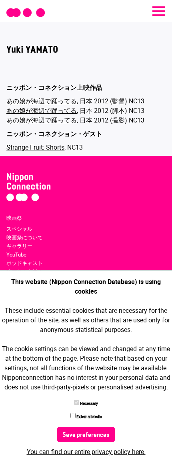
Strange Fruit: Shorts (35, 147)
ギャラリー (19, 245)
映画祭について (24, 237)
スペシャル (19, 228)
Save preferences (86, 435)
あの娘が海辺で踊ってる (41, 101)
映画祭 (14, 217)
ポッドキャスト (24, 263)
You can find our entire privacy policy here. (86, 451)
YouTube (16, 254)
